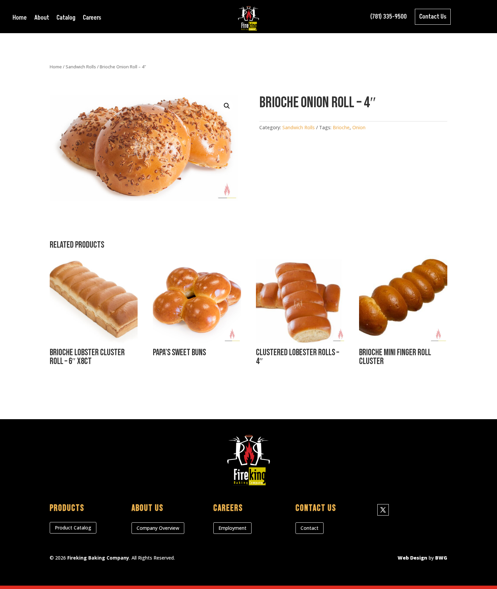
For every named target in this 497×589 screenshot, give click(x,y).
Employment (232, 528)
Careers (92, 19)
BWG (441, 557)
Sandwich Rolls (81, 67)
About (41, 19)
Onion (358, 127)
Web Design (412, 557)
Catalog (65, 19)
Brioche (341, 127)
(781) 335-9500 (388, 17)
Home (20, 19)
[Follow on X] (383, 510)
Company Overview (158, 528)
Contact (309, 528)
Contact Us (432, 17)
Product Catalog (73, 527)
